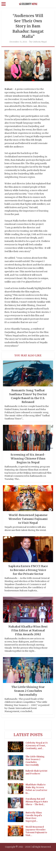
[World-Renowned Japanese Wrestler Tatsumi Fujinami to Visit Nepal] (17, 831)
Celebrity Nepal (40, 42)
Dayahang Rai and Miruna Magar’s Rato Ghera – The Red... (37, 802)
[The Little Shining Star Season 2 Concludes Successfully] (17, 760)
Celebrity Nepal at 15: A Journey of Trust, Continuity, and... (37, 746)
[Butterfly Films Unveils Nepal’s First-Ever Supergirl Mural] (17, 816)
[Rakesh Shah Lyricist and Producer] (17, 775)
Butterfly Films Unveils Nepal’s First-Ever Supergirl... (34, 816)
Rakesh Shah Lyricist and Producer (36, 772)
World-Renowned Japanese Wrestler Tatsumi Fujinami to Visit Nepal (28, 519)
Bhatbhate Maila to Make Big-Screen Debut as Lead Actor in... (36, 788)
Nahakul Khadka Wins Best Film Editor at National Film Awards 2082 (28, 630)
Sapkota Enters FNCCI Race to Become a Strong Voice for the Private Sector (28, 570)
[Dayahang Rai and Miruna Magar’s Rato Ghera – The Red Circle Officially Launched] (17, 803)
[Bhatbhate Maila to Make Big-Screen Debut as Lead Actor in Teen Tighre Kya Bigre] (17, 788)
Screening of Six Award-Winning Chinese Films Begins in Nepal (28, 458)
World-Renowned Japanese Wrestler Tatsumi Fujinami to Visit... (36, 831)
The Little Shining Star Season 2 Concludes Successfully (28, 690)
